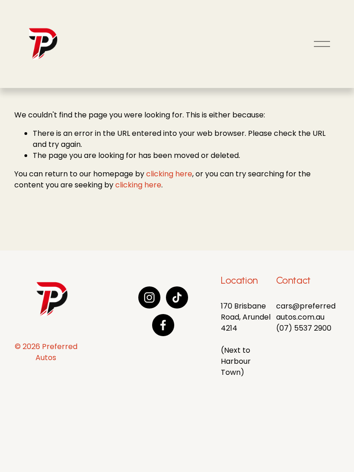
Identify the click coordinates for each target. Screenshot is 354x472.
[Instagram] (149, 297)
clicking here (169, 174)
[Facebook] (163, 325)
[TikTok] (177, 297)
